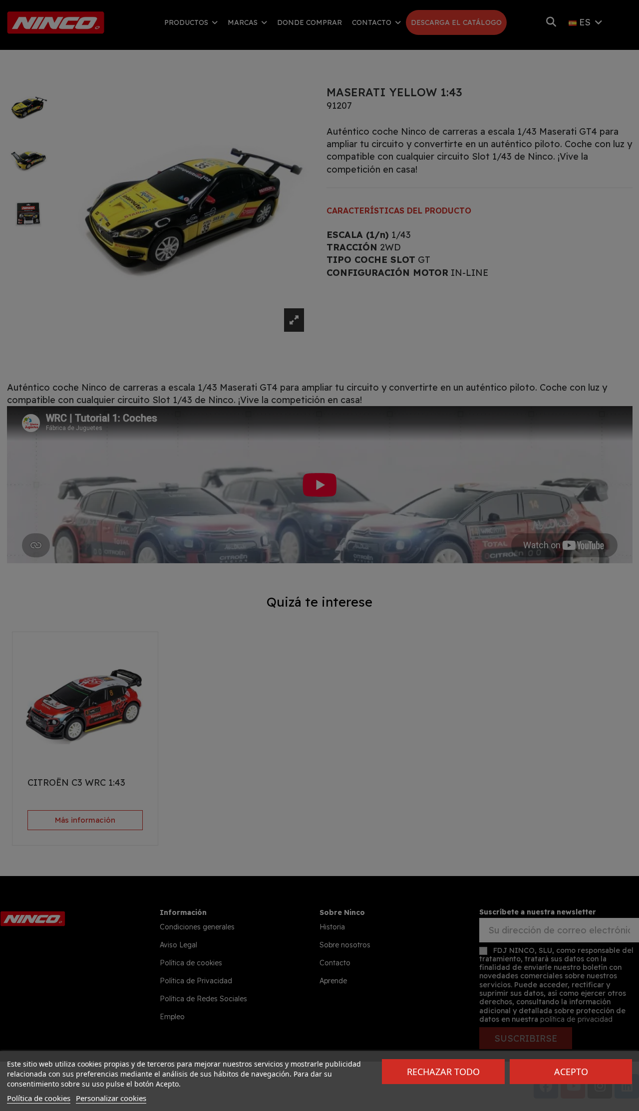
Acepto (571, 1072)
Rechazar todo (443, 1072)
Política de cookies (38, 1098)
